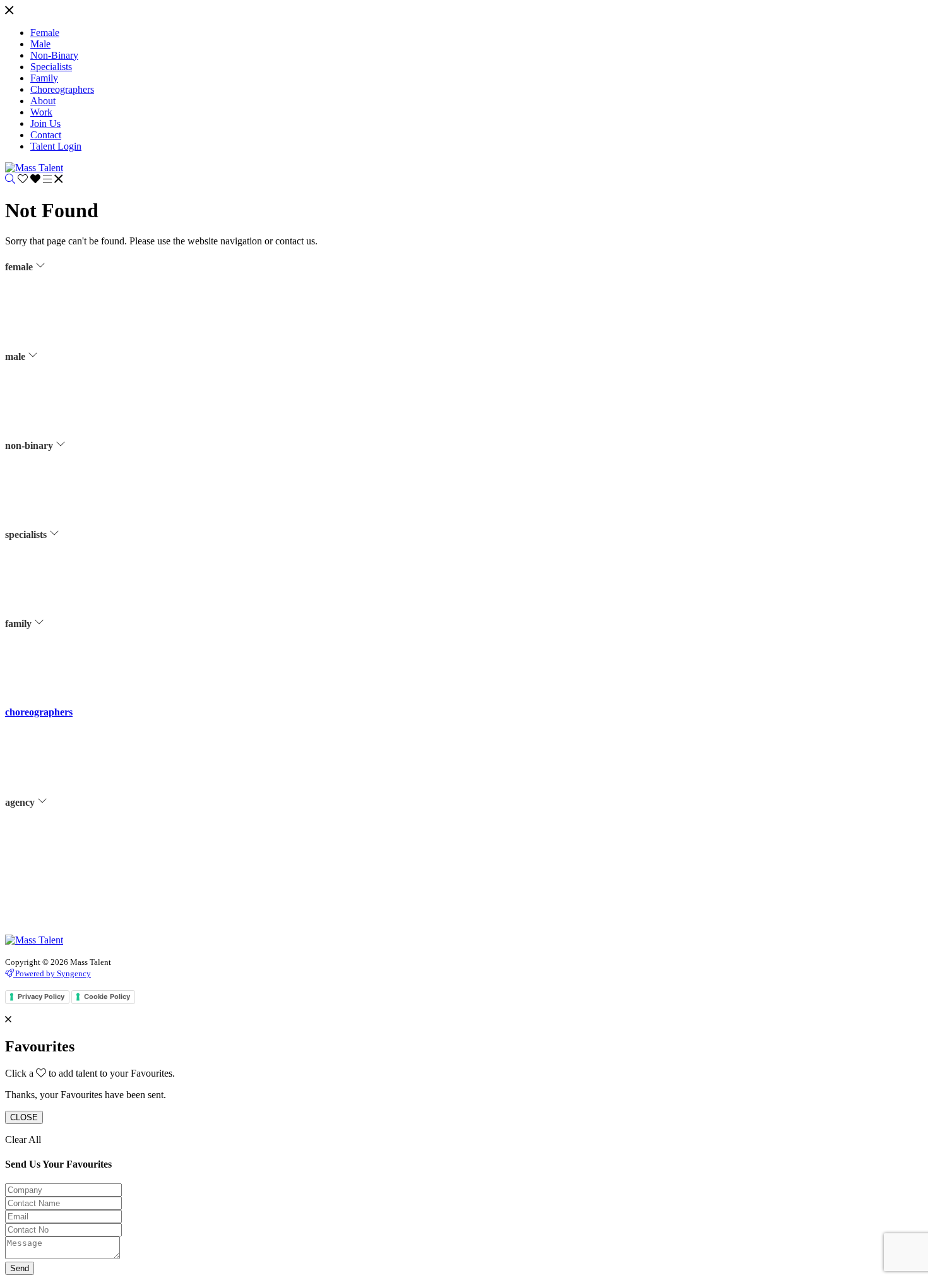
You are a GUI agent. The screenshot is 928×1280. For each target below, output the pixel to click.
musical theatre (56, 364)
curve (39, 317)
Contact (43, 883)
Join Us (43, 867)
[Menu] (9, 11)
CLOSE (24, 1117)
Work (39, 851)
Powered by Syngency (52, 973)
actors (40, 301)
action (41, 568)
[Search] (10, 179)
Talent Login (52, 930)
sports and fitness (59, 380)
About (41, 836)
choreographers (39, 712)
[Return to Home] (34, 167)
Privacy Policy (55, 915)
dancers (43, 332)
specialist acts (54, 584)
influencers (49, 348)
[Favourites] (30, 179)
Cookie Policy (107, 996)
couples (43, 658)
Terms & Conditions (64, 899)
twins (39, 673)
